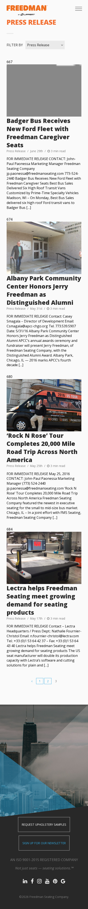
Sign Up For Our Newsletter (44, 843)
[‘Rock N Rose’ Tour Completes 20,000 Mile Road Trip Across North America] (44, 405)
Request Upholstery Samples (44, 824)
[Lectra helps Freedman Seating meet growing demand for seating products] (44, 558)
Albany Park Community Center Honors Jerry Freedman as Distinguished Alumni (44, 290)
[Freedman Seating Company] (27, 10)
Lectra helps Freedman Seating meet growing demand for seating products (42, 600)
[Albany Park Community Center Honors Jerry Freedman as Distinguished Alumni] (44, 248)
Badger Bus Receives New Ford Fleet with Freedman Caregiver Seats (38, 133)
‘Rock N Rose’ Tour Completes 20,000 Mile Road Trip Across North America (42, 447)
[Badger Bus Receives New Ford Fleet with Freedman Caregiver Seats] (44, 90)
